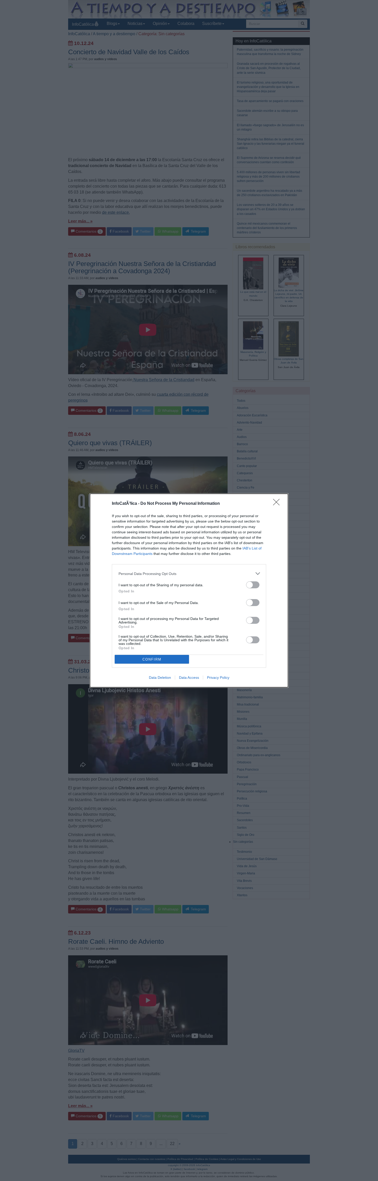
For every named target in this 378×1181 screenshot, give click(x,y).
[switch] (252, 584)
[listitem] (189, 573)
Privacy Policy (218, 677)
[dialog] (189, 590)
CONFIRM (151, 659)
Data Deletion (160, 677)
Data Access (189, 677)
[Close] (278, 504)
